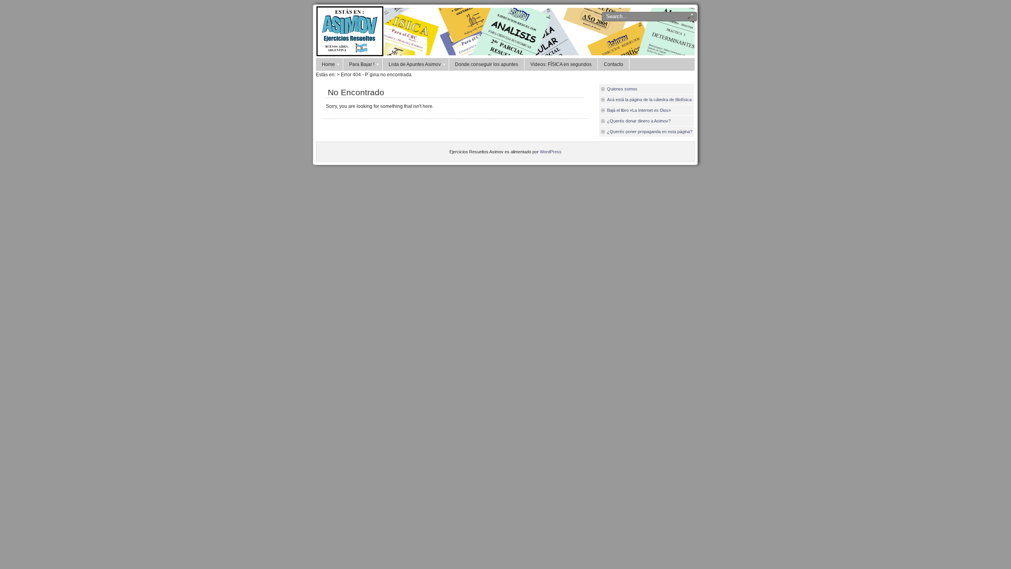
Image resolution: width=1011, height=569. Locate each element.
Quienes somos (622, 89)
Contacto (613, 64)
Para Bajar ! (361, 64)
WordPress (551, 151)
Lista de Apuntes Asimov (415, 64)
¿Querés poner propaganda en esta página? (649, 131)
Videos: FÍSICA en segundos (561, 64)
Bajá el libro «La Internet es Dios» (639, 110)
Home (328, 64)
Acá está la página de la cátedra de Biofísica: (650, 99)
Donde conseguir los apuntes (486, 64)
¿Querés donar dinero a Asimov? (639, 121)
